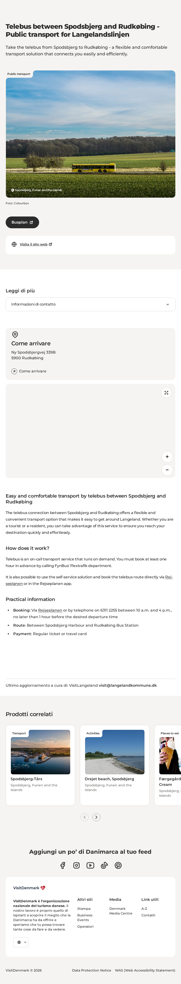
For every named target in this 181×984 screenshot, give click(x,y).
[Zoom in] (167, 456)
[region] (90, 431)
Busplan (20, 222)
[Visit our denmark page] (62, 865)
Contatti (148, 915)
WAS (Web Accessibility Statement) (145, 970)
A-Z (144, 908)
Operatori (85, 926)
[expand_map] (166, 393)
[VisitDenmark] (29, 888)
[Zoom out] (167, 470)
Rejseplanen (50, 610)
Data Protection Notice (91, 970)
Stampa (83, 908)
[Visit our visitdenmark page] (90, 865)
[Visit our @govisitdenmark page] (104, 865)
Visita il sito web (34, 244)
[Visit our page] (76, 865)
